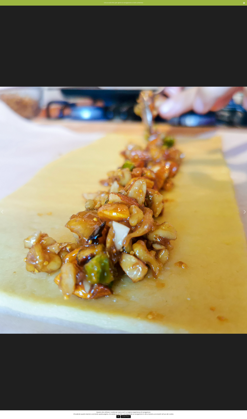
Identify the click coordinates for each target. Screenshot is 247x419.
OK (118, 416)
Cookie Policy (126, 416)
